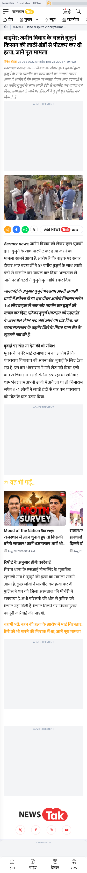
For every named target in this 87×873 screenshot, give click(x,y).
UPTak (37, 3)
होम (10, 20)
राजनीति (73, 20)
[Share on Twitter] (34, 229)
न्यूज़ (53, 20)
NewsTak (8, 3)
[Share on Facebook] (16, 229)
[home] (43, 814)
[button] (35, 508)
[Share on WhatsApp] (25, 229)
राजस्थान (18, 27)
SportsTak (23, 3)
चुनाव (28, 20)
